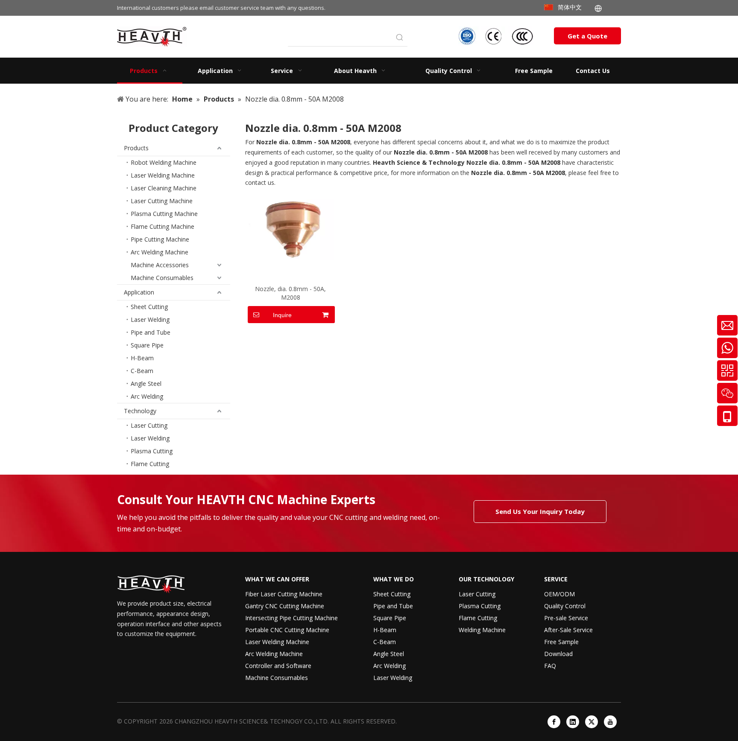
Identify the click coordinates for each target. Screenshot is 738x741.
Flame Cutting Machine (162, 226)
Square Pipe (147, 345)
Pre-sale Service (566, 618)
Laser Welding (150, 319)
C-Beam (142, 371)
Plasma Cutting (152, 451)
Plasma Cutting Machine (164, 214)
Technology (140, 411)
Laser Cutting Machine (162, 201)
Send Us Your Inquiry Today (540, 511)
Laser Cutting (149, 425)
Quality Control (565, 606)
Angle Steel (146, 383)
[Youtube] (610, 721)
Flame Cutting (150, 464)
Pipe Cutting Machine (160, 239)
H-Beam (142, 358)
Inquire (282, 315)
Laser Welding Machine (163, 175)
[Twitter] (591, 721)
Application (139, 292)
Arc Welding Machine (159, 252)
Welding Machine (482, 630)
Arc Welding (147, 396)
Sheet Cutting (149, 307)
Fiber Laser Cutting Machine (283, 594)
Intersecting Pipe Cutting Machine (291, 618)
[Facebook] (554, 721)
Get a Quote (587, 36)
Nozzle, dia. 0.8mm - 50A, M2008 (290, 293)
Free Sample (561, 642)
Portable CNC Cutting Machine (287, 630)
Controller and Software (278, 666)
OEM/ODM (559, 594)
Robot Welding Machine (163, 162)
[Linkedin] (572, 721)
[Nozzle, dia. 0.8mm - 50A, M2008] (291, 226)
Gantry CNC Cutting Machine (284, 606)
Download (558, 654)
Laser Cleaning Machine (163, 188)
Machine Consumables (162, 278)
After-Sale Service (568, 630)
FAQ (550, 666)
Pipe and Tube (150, 332)
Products (136, 148)
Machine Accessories (160, 265)
